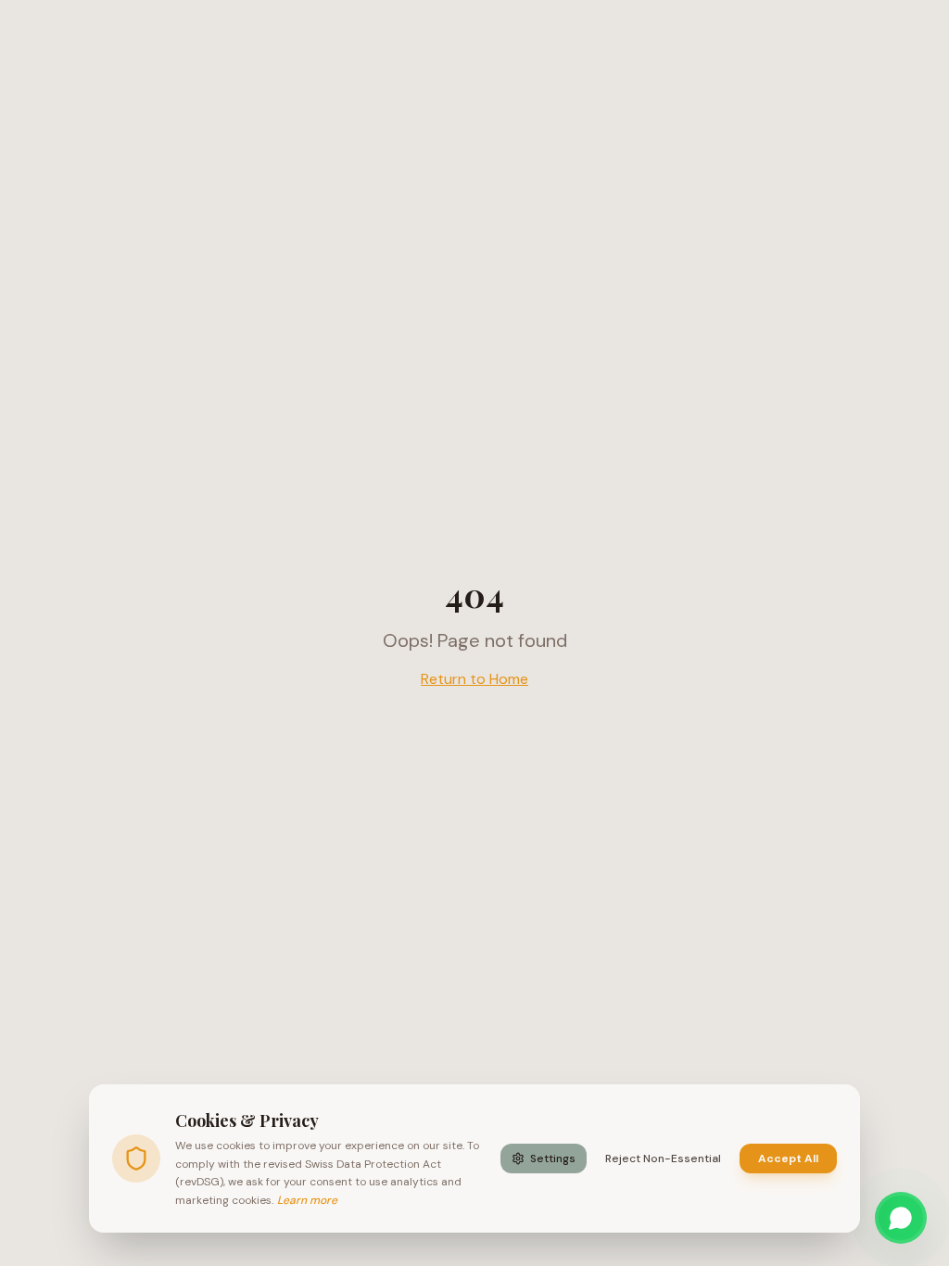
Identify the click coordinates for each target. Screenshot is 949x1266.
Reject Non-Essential (663, 1158)
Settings (553, 1158)
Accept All (788, 1158)
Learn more (307, 1200)
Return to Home (474, 679)
